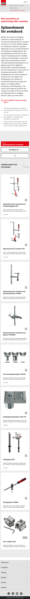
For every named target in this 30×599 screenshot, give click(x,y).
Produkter (21, 5)
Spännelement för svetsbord (17, 10)
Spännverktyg (14, 8)
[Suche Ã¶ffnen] (15, 155)
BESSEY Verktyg (13, 5)
